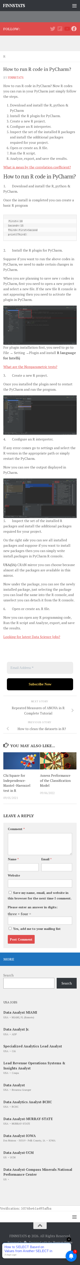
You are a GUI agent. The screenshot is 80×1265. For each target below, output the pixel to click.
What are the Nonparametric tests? (30, 366)
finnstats (16, 78)
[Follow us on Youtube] (67, 28)
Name (13, 859)
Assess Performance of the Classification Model (55, 780)
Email (46, 859)
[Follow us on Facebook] (74, 28)
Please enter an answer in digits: (33, 907)
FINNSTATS (14, 5)
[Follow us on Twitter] (52, 28)
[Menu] (74, 5)
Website (14, 875)
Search (8, 975)
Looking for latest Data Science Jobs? (31, 637)
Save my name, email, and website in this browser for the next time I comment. (40, 895)
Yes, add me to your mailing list (36, 929)
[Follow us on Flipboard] (59, 28)
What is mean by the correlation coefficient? (37, 167)
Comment (16, 829)
